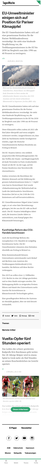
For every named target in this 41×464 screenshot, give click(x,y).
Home (6, 463)
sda (3, 58)
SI (2, 369)
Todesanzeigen (30, 453)
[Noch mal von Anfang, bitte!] (38, 4)
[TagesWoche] (9, 4)
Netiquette (18, 453)
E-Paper (13, 427)
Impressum (30, 448)
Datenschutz (18, 448)
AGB (8, 448)
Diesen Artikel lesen (20, 409)
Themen (26, 463)
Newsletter (26, 427)
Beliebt (16, 463)
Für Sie (36, 463)
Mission (8, 453)
